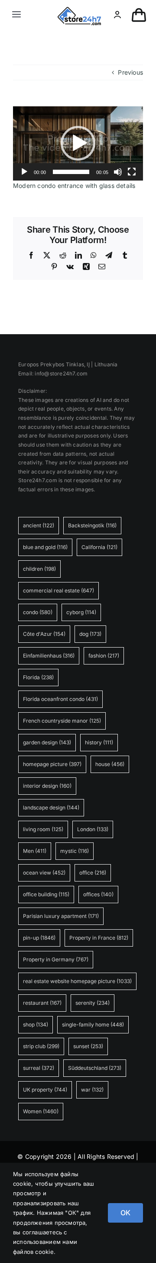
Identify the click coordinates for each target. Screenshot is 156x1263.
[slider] (71, 172)
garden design (47, 742)
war (92, 1089)
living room (43, 829)
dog (90, 634)
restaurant (42, 1003)
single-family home (93, 1024)
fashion (103, 655)
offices (98, 894)
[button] (78, 143)
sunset (88, 1046)
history (99, 742)
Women (40, 1111)
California (99, 547)
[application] (78, 143)
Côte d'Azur (44, 634)
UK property (45, 1089)
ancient (38, 525)
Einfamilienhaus (49, 655)
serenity (92, 1003)
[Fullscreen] (131, 172)
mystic (74, 851)
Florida (38, 677)
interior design (47, 786)
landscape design (51, 807)
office (92, 872)
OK (125, 1212)
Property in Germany (55, 959)
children (39, 569)
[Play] (24, 172)
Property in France (98, 937)
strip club (41, 1046)
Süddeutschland (94, 1068)
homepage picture (52, 764)
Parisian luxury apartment (61, 916)
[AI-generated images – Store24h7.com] (79, 9)
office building (46, 894)
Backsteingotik (92, 525)
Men (34, 851)
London (92, 829)
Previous (130, 72)
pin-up (39, 937)
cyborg (81, 612)
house (109, 764)
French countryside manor (62, 720)
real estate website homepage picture (77, 981)
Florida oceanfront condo (60, 699)
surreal (38, 1068)
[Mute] (118, 172)
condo (37, 612)
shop (35, 1024)
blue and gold (45, 547)
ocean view (44, 872)
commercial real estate (58, 590)
